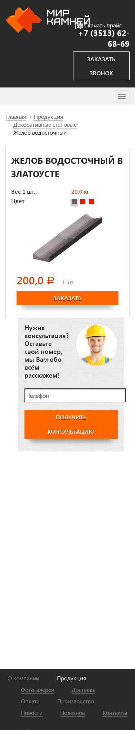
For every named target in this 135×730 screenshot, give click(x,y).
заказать (67, 298)
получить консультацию (71, 424)
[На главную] (47, 19)
